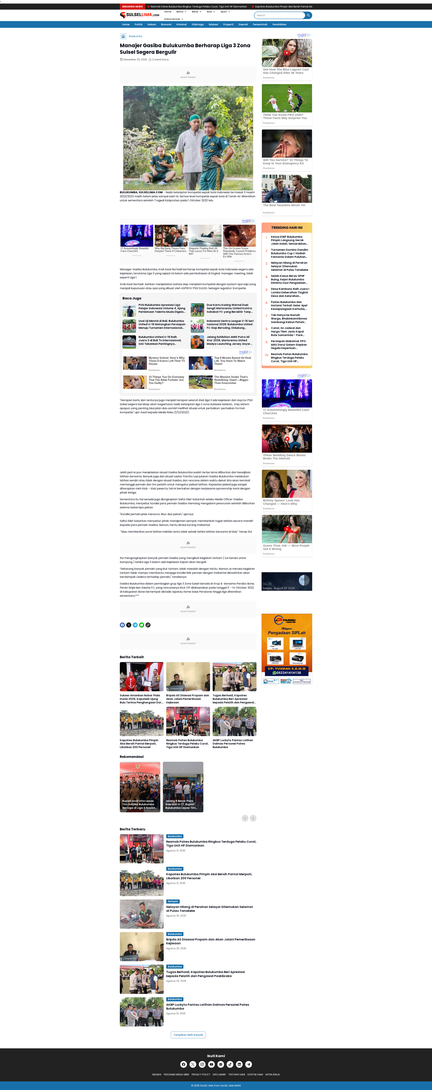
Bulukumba (175, 836)
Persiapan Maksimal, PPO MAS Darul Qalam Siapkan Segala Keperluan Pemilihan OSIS (289, 345)
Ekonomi (166, 24)
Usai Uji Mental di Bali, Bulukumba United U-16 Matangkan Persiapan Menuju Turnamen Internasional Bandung (162, 324)
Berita (180, 11)
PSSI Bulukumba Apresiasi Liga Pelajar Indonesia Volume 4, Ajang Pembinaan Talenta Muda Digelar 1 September (162, 308)
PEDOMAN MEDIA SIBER (176, 1074)
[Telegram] (135, 625)
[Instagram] (202, 1064)
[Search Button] (308, 15)
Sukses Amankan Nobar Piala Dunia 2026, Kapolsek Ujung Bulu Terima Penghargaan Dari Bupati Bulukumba (141, 699)
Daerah (243, 24)
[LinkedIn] (239, 1064)
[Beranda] (123, 36)
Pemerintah (260, 24)
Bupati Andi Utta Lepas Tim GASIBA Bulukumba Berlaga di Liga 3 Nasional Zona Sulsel (140, 804)
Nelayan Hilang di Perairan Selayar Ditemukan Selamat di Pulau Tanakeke (209, 909)
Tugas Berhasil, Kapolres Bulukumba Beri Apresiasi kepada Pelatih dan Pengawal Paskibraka (233, 699)
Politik (138, 24)
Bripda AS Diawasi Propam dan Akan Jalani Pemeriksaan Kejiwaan (187, 699)
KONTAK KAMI (255, 1074)
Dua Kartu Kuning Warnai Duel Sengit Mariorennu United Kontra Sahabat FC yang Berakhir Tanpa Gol (230, 308)
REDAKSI (156, 1074)
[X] (128, 625)
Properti (228, 24)
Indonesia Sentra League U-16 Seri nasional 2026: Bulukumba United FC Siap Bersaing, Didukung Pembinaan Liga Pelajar (230, 324)
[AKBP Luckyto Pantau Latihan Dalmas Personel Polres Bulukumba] (234, 721)
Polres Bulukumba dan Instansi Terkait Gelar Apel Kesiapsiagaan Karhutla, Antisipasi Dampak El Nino (289, 305)
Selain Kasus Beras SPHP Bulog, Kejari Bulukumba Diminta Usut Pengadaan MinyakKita (288, 279)
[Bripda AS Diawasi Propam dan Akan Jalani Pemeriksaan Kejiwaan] (188, 676)
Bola (209, 11)
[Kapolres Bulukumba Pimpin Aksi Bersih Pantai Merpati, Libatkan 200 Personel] (142, 721)
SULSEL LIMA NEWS (231, 1085)
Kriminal (182, 24)
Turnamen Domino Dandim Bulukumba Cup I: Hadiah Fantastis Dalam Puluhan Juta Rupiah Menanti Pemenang (289, 253)
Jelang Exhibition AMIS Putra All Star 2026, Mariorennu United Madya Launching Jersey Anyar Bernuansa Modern (228, 340)
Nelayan (173, 901)
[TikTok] (230, 1064)
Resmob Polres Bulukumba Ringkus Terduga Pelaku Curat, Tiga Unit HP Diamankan (163, 6)
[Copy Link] (148, 625)
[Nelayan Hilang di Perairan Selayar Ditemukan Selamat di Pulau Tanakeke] (142, 914)
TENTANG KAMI (236, 1074)
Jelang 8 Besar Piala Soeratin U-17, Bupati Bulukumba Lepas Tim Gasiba (180, 804)
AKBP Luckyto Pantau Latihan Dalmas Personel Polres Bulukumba (233, 744)
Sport (224, 11)
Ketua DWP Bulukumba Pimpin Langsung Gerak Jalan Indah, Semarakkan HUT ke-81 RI (288, 240)
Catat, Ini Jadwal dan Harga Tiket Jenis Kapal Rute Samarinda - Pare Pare (287, 331)
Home (167, 11)
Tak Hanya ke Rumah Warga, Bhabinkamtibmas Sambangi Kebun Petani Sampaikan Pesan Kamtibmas (289, 318)
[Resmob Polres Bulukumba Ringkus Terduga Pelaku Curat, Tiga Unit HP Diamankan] (188, 721)
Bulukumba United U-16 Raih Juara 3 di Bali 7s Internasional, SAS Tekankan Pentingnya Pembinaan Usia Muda (160, 340)
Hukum (151, 24)
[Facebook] (122, 625)
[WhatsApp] (141, 625)
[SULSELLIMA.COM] (139, 15)
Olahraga (198, 24)
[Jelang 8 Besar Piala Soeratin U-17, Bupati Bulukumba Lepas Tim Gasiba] (183, 787)
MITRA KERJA (272, 1074)
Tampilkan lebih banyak (188, 1035)
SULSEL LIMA (206, 1085)
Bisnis (195, 11)
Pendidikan (279, 24)
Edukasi (213, 24)
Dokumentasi (172, 19)
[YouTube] (211, 1064)
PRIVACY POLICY (201, 1074)
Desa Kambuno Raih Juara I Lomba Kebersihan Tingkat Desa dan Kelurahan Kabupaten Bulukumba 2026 (290, 292)
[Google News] (220, 1064)
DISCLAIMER (219, 1074)
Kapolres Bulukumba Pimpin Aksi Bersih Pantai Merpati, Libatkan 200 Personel (264, 6)
